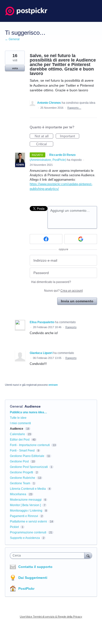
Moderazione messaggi (26, 499)
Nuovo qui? (63, 290)
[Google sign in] (80, 239)
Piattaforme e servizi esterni (28, 521)
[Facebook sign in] (46, 239)
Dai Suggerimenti (32, 578)
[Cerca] (88, 555)
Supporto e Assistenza (25, 538)
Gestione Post (19, 461)
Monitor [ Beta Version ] (25, 505)
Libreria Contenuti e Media (28, 488)
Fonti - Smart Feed (22, 450)
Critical (44, 144)
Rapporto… (74, 107)
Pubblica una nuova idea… (28, 412)
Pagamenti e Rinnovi (24, 516)
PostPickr (26, 589)
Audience (33, 406)
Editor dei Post (19, 439)
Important (69, 136)
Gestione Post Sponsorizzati (29, 467)
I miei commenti (20, 423)
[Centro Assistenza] (26, 11)
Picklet (14, 527)
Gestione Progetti (21, 472)
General (16, 406)
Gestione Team (20, 483)
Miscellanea (18, 494)
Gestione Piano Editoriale (27, 456)
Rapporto (70, 327)
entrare (53, 384)
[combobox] (48, 555)
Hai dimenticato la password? (51, 282)
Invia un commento (77, 301)
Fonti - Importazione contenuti (30, 445)
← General (12, 39)
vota (15, 68)
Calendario (17, 434)
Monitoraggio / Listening (26, 510)
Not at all (44, 136)
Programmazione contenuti (28, 532)
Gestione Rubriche (22, 478)
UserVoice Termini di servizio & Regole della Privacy (51, 616)
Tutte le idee (18, 417)
